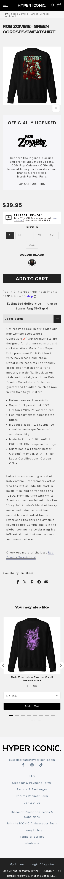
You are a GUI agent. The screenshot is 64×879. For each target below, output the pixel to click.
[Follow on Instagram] (32, 765)
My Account (18, 864)
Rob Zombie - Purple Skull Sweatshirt (32, 678)
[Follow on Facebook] (23, 765)
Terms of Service (32, 837)
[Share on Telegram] (39, 582)
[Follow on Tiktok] (41, 765)
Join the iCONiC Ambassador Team (32, 823)
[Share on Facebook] (18, 582)
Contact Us (32, 802)
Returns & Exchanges (32, 789)
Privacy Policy (32, 830)
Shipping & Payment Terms (32, 783)
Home (6, 14)
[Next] (60, 665)
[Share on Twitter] (25, 582)
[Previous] (3, 665)
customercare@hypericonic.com (32, 760)
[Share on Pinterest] (32, 582)
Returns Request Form (32, 796)
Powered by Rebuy (32, 720)
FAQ (32, 776)
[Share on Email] (46, 582)
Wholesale (32, 843)
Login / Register (42, 864)
